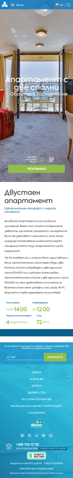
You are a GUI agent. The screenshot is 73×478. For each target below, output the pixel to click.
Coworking (36, 412)
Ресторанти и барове (36, 399)
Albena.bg (36, 379)
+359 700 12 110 (27, 444)
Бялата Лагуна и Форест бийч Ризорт (36, 406)
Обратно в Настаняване (39, 94)
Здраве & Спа (37, 392)
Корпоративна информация (36, 468)
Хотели (37, 385)
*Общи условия (53, 463)
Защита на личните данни (26, 463)
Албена (36, 372)
